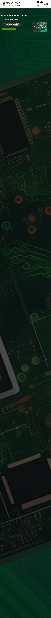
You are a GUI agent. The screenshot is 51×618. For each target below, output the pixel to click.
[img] (11, 24)
